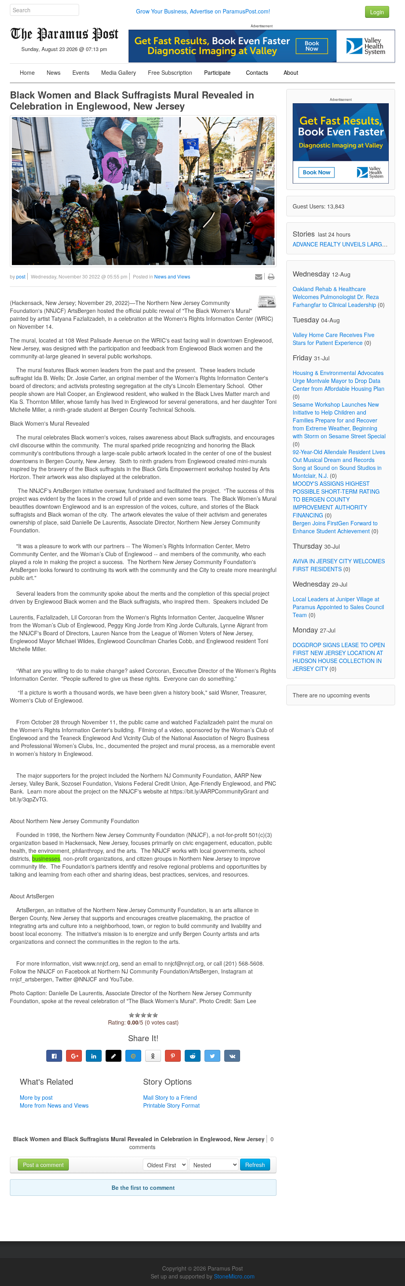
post (20, 276)
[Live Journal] (113, 1056)
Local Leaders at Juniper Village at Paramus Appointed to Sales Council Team (338, 607)
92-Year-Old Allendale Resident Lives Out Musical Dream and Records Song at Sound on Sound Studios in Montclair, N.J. (339, 463)
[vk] (232, 1056)
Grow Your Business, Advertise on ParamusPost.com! (203, 11)
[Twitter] (212, 1056)
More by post (36, 1097)
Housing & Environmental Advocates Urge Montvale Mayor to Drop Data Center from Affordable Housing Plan (338, 380)
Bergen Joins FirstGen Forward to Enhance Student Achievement (335, 527)
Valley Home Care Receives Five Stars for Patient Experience (334, 339)
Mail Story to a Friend (170, 1097)
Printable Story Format (171, 1105)
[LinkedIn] (94, 1056)
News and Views (172, 276)
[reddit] (193, 1056)
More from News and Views (54, 1105)
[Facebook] (54, 1056)
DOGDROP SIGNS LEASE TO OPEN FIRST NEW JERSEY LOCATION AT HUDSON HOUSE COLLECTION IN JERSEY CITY (339, 656)
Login (377, 12)
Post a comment (43, 1165)
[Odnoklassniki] (153, 1056)
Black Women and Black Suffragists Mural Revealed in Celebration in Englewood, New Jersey (132, 100)
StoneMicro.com (234, 1276)
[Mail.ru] (133, 1056)
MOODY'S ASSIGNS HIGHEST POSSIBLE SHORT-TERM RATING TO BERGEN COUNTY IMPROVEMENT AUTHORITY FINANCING (336, 499)
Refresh (255, 1165)
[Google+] (74, 1056)
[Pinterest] (173, 1056)
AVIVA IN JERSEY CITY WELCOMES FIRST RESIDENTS (339, 565)
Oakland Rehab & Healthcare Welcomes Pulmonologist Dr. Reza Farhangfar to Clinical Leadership (336, 297)
